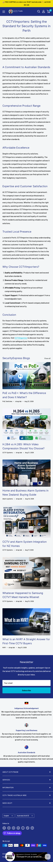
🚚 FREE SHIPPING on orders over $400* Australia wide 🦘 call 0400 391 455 (27, 3)
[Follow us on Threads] (9, 828)
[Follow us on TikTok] (27, 828)
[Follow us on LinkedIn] (32, 828)
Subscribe (26, 690)
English (6, 816)
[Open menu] (3, 12)
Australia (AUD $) (23, 816)
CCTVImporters (21, 338)
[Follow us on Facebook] (4, 828)
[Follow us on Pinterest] (18, 828)
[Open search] (38, 11)
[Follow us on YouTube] (23, 828)
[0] (48, 11)
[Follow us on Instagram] (13, 828)
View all (47, 358)
